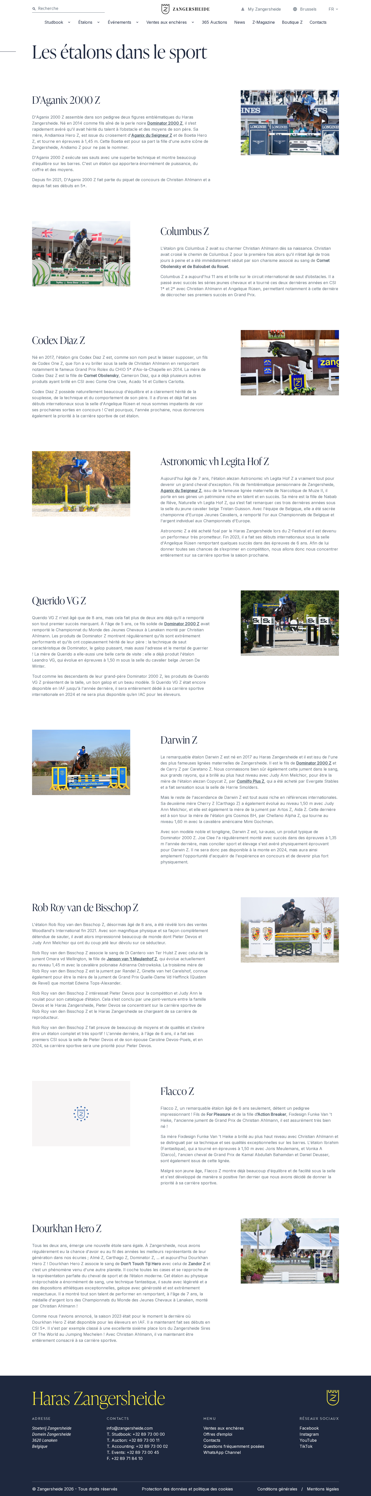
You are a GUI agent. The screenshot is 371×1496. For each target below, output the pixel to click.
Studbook (53, 22)
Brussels (308, 9)
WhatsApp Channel (222, 1452)
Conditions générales (277, 1488)
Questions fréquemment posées (233, 1446)
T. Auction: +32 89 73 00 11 (133, 1440)
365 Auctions (214, 22)
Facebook (309, 1428)
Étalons (85, 22)
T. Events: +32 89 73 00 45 (133, 1452)
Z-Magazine (263, 22)
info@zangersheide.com (130, 1428)
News (239, 22)
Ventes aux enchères (166, 22)
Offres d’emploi (217, 1434)
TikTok (306, 1446)
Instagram (309, 1434)
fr (331, 9)
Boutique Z (292, 22)
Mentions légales (323, 1488)
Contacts (318, 22)
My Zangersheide (264, 9)
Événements (119, 22)
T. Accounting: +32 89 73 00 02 (137, 1446)
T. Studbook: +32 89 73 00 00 (136, 1434)
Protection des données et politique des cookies (187, 1488)
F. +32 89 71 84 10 (125, 1458)
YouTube (308, 1440)
